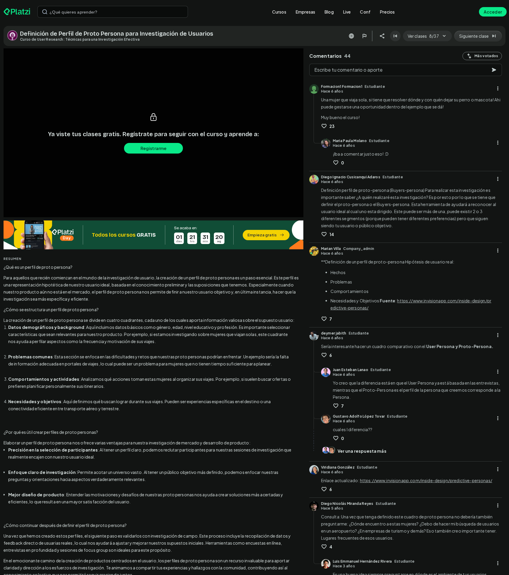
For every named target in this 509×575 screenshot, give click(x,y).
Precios (387, 11)
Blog (329, 11)
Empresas (305, 11)
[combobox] (112, 12)
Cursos (279, 11)
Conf (365, 11)
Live (347, 11)
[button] (153, 234)
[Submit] (44, 12)
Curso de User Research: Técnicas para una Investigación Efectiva (80, 39)
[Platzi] (17, 12)
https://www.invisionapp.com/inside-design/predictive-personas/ (426, 480)
